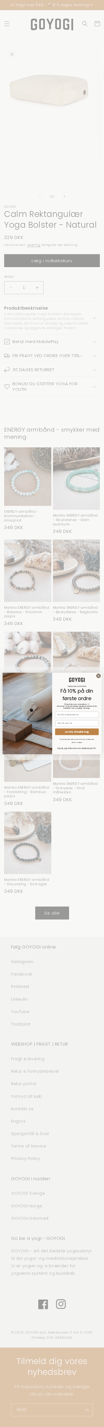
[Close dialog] (98, 676)
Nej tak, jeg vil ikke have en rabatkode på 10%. (76, 748)
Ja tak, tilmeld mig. (76, 732)
